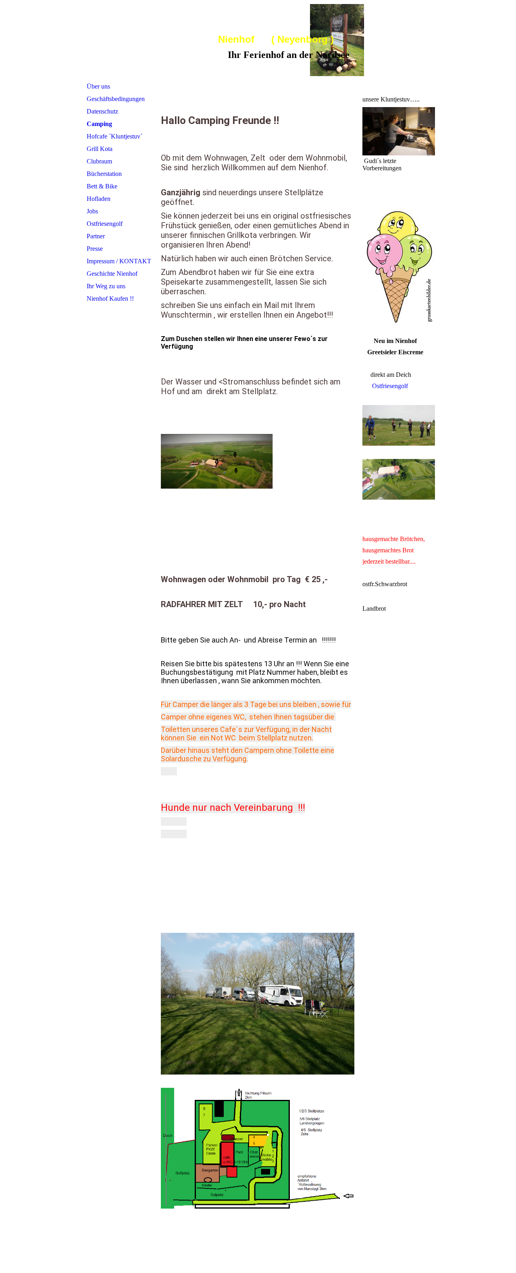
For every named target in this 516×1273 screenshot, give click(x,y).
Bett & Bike (102, 186)
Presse (95, 248)
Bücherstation (104, 173)
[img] (370, 40)
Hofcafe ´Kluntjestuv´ (114, 136)
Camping (99, 123)
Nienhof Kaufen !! (110, 298)
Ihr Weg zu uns (106, 286)
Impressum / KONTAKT (119, 261)
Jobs (92, 211)
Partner (96, 236)
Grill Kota (99, 148)
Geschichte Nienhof (112, 273)
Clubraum (99, 161)
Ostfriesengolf (105, 223)
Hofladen (98, 198)
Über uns (98, 86)
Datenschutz (102, 111)
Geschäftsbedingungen (116, 98)
